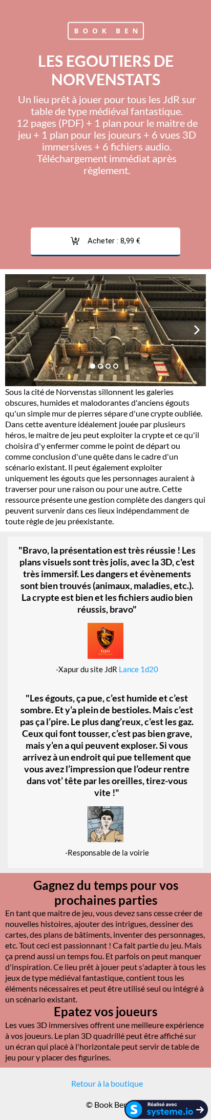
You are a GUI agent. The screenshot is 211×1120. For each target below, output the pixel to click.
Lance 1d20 (138, 669)
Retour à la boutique (107, 1083)
